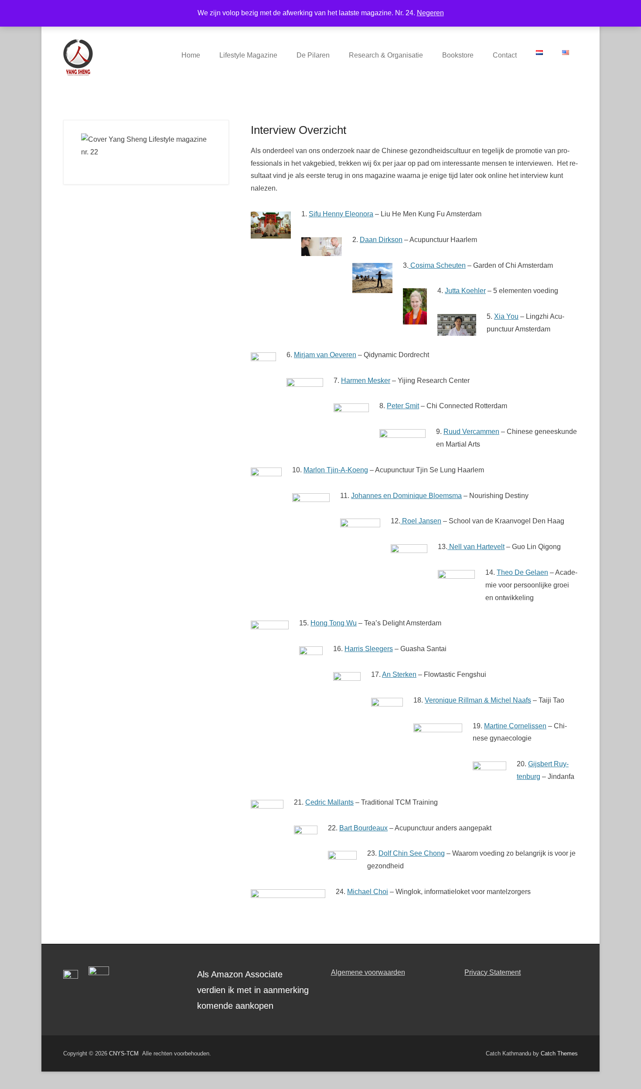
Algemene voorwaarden (368, 972)
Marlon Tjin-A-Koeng (335, 470)
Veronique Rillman (454, 700)
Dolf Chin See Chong (411, 853)
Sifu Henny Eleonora (341, 214)
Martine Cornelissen (515, 726)
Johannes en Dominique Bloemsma (406, 495)
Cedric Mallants (329, 802)
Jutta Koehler (465, 290)
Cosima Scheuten (437, 265)
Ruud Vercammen (471, 431)
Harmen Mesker (365, 380)
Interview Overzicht (298, 130)
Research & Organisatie (386, 55)
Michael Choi (367, 891)
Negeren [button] (430, 13)
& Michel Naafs (507, 700)
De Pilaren (313, 55)
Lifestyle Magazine (248, 55)
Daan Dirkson (381, 239)
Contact (505, 55)
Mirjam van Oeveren (325, 354)
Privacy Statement (492, 972)
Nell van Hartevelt (476, 546)
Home (190, 55)
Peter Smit (403, 406)
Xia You (506, 316)
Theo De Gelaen (522, 572)
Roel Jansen (420, 521)
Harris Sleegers (368, 648)
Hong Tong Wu (333, 623)
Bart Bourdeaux (363, 828)
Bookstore (458, 55)
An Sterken (399, 674)
